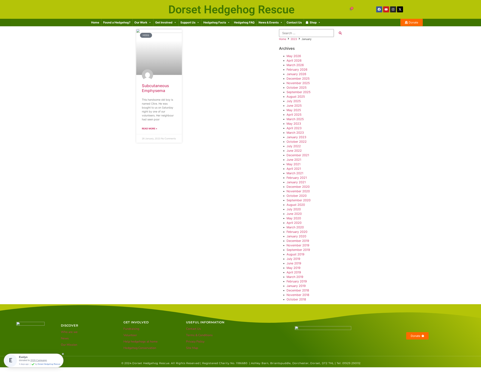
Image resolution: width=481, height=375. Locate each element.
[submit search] (340, 33)
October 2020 (297, 196)
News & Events (269, 22)
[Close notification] (62, 354)
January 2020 (296, 236)
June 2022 (294, 150)
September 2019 (298, 250)
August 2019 (295, 254)
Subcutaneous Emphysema (155, 88)
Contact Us (294, 22)
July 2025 (294, 101)
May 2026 (294, 56)
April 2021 (294, 169)
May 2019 (293, 268)
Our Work (140, 22)
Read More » (149, 128)
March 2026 (295, 65)
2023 (294, 39)
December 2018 (298, 290)
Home (95, 22)
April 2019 (294, 272)
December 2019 (298, 241)
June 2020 (294, 214)
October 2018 (296, 299)
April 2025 (294, 114)
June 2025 (294, 105)
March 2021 (295, 173)
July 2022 (294, 146)
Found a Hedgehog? (116, 22)
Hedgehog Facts (214, 22)
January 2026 (296, 74)
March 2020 (295, 227)
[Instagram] (393, 9)
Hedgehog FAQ (244, 22)
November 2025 (298, 83)
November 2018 (298, 295)
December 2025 (298, 78)
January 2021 (296, 182)
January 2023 (296, 137)
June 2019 (294, 263)
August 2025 (296, 96)
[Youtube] (386, 9)
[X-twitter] (400, 9)
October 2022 (297, 141)
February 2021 (297, 178)
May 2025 (294, 110)
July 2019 (293, 259)
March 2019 (295, 277)
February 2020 (297, 232)
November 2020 (298, 191)
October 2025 (297, 87)
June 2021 (294, 159)
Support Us (187, 22)
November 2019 (298, 245)
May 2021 (293, 164)
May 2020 (294, 218)
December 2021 (298, 155)
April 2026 (294, 60)
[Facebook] (379, 9)
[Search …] (306, 33)
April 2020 (294, 223)
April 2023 (294, 128)
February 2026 (297, 69)
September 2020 (299, 200)
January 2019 (296, 286)
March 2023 (295, 132)
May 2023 (294, 123)
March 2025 (295, 119)
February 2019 (297, 281)
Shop (313, 22)
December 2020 (298, 187)
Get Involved (163, 22)
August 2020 (296, 205)
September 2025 (299, 92)
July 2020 (294, 209)
